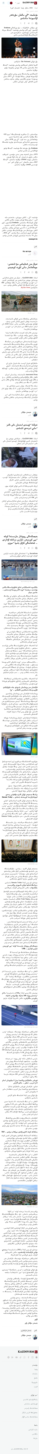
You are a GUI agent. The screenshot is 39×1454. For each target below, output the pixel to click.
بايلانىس (35, 1434)
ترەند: (36, 8)
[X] (21, 23)
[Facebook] (24, 23)
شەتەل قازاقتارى (26, 1331)
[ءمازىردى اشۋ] (3, 3)
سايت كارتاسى (33, 1430)
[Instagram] (36, 23)
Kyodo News (25, 288)
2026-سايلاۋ (29, 8)
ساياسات (35, 1374)
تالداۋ (36, 1378)
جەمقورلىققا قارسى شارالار (30, 1413)
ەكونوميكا (35, 1383)
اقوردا (12, 8)
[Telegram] (28, 23)
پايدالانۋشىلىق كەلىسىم (30, 1400)
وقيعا (22, 8)
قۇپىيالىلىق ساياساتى (31, 1404)
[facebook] (29, 1357)
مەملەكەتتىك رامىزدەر (31, 1408)
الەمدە (36, 1387)
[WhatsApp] (32, 23)
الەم (35, 247)
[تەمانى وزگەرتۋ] (10, 3)
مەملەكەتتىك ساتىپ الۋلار (30, 1417)
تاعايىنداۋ (17, 8)
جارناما (35, 1439)
